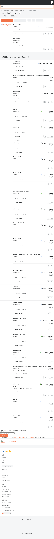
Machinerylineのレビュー (7, 494)
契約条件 (4, 486)
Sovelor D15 (16, 38)
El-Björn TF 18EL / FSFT (19, 334)
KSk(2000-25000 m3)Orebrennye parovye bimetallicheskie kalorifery (31, 75)
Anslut (15, 382)
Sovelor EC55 (17, 24)
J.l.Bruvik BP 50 (17, 286)
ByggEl (15, 109)
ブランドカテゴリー (6, 496)
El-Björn (15, 125)
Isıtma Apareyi (17, 91)
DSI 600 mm (16, 399)
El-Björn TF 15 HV (18, 270)
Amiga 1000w (16, 141)
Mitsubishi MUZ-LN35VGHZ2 (21, 191)
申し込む (4, 435)
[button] (52, 2)
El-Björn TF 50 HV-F (18, 207)
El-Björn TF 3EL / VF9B (19, 318)
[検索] (52, 6)
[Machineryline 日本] (10, 2)
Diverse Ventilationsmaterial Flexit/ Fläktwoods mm (26, 254)
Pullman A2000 (17, 350)
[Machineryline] (2, 10)
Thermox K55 (17, 415)
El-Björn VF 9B (17, 172)
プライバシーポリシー (19, 437)
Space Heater (17, 61)
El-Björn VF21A (17, 156)
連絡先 (3, 462)
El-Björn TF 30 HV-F (18, 223)
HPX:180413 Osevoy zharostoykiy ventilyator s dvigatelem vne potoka (32, 366)
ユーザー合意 (30, 437)
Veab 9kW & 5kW (17, 302)
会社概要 (4, 457)
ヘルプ (3, 460)
